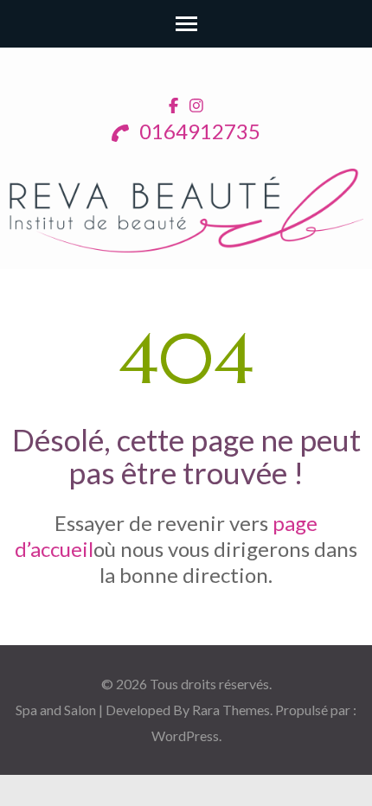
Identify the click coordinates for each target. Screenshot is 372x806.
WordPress (185, 735)
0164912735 (197, 131)
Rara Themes (231, 709)
